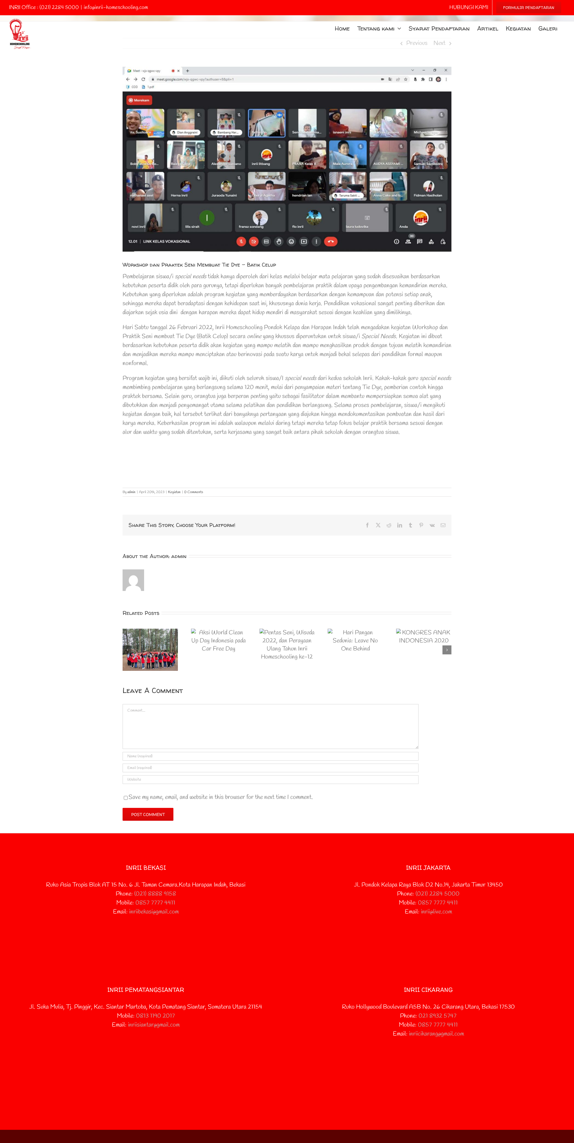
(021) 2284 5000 (437, 894)
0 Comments (193, 492)
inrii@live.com (436, 912)
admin (131, 492)
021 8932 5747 (438, 1016)
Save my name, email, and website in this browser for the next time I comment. (221, 797)
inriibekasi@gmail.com (154, 912)
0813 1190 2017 (155, 1016)
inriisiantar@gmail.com (154, 1025)
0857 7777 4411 (155, 903)
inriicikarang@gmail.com (436, 1034)
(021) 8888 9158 (155, 894)
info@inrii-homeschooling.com (116, 7)
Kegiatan (174, 492)
